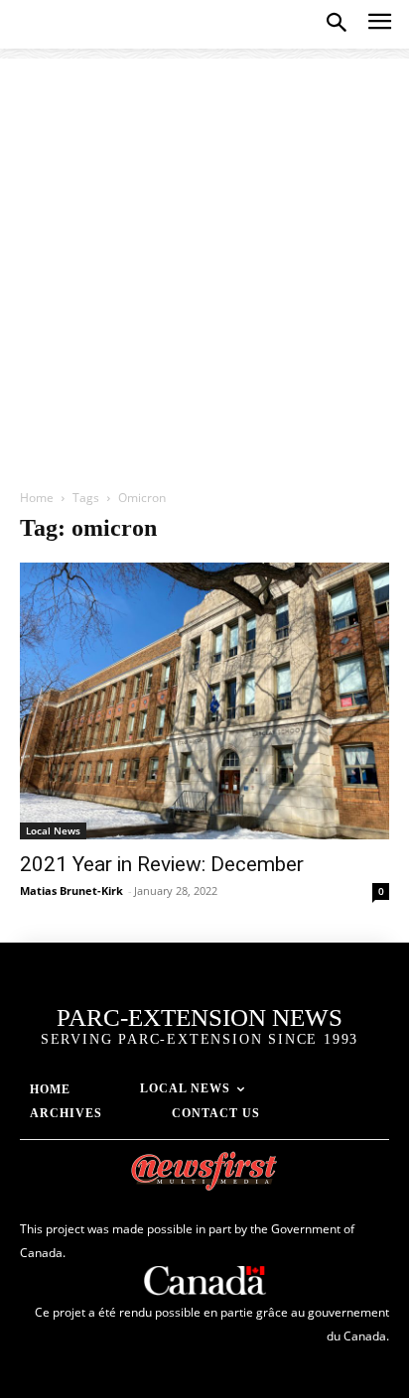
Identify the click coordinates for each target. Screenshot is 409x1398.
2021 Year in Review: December (162, 864)
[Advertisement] (204, 263)
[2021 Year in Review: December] (204, 701)
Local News (53, 830)
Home (37, 497)
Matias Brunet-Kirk (71, 890)
